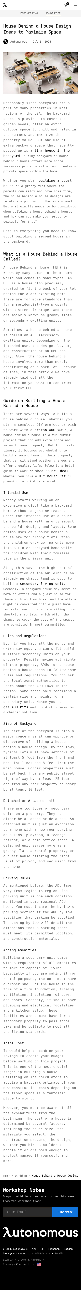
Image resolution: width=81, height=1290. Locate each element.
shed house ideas (51, 471)
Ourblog (21, 1175)
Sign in (8, 1260)
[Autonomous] (5, 5)
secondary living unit (42, 584)
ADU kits (20, 707)
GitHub (39, 1253)
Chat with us (25, 1264)
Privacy (8, 1264)
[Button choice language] (39, 1264)
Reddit (59, 1253)
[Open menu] (75, 4)
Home (6, 1175)
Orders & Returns (29, 1259)
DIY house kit (52, 476)
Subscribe (65, 1212)
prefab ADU (44, 430)
